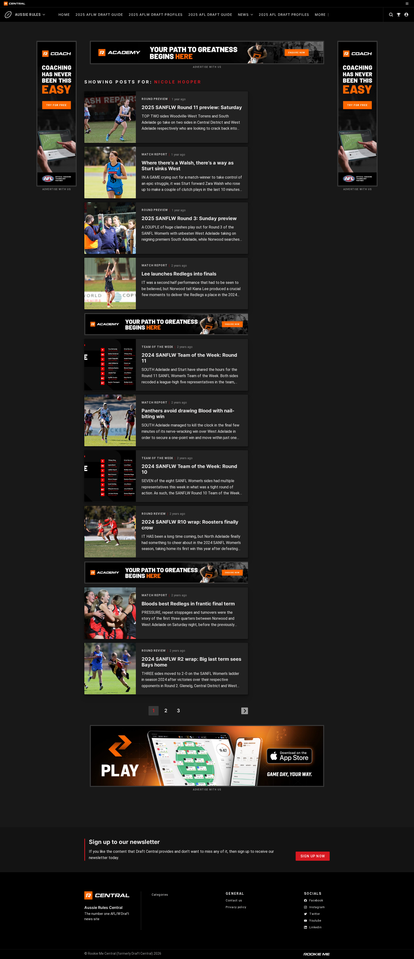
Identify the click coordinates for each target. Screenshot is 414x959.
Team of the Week (157, 347)
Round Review (154, 513)
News (243, 14)
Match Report (154, 154)
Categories (160, 894)
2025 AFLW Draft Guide (99, 14)
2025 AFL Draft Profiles (284, 14)
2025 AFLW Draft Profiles (156, 14)
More (320, 14)
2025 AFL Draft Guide (210, 14)
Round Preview (155, 99)
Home (63, 14)
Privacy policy (236, 907)
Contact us (234, 900)
